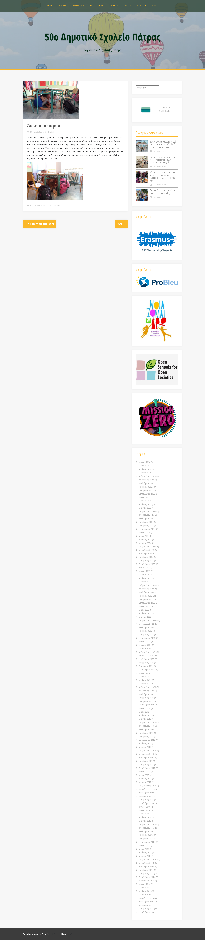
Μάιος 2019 (144, 711)
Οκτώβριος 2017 (146, 764)
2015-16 (32, 205)
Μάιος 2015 (144, 849)
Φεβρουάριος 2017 (147, 785)
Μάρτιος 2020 (145, 683)
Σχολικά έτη (126, 5)
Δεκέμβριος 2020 (146, 659)
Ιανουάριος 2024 (146, 550)
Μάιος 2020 (144, 676)
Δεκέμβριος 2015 (146, 831)
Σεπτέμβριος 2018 (147, 740)
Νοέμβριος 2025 (146, 486)
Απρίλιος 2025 (145, 504)
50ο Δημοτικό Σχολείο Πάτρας (102, 36)
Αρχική (50, 5)
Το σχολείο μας (79, 5)
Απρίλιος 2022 (145, 613)
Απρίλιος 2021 (145, 645)
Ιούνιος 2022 (144, 606)
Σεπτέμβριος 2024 (147, 529)
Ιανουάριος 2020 (146, 690)
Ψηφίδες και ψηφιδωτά (41, 224)
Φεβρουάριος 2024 (147, 546)
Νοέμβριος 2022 (146, 595)
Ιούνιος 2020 (144, 673)
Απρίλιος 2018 (145, 743)
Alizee (63, 934)
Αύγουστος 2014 (146, 880)
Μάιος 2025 (144, 500)
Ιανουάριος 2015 (146, 863)
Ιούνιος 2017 (144, 771)
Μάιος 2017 (144, 775)
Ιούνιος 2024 (144, 532)
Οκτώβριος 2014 (146, 873)
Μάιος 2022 (144, 609)
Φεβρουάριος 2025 (147, 511)
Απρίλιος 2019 (145, 715)
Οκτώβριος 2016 (146, 799)
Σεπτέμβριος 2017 (147, 768)
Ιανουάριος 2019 (146, 725)
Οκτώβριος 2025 (146, 490)
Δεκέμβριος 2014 (146, 866)
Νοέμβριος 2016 (146, 796)
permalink (55, 205)
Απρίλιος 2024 (145, 539)
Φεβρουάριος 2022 (147, 620)
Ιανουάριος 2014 (146, 898)
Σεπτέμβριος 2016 (147, 803)
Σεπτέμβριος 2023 (147, 564)
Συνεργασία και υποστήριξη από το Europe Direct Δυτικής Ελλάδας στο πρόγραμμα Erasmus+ (163, 144)
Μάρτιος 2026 (145, 472)
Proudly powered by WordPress (37, 934)
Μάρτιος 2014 (145, 894)
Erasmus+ (113, 5)
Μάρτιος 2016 (145, 821)
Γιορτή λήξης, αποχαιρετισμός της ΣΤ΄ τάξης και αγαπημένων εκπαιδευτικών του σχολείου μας (163, 159)
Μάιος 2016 (144, 813)
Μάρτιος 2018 (145, 747)
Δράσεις (102, 5)
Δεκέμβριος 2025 (146, 483)
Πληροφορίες (151, 5)
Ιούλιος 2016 (144, 806)
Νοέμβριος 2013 (146, 905)
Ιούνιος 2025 (144, 497)
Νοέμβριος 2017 (146, 761)
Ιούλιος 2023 (144, 567)
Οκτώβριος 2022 (146, 599)
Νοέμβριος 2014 (146, 870)
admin (52, 132)
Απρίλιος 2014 (145, 891)
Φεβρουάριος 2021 (147, 652)
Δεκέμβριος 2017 (146, 757)
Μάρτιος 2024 (145, 543)
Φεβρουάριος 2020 (147, 687)
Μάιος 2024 (144, 536)
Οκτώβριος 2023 (146, 560)
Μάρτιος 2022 (145, 617)
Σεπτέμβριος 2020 (147, 669)
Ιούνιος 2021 (144, 641)
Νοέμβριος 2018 (146, 733)
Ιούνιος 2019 (144, 708)
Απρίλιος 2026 (145, 469)
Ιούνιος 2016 (144, 810)
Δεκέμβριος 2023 (146, 553)
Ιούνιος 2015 (144, 845)
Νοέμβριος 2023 (146, 557)
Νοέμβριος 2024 (146, 522)
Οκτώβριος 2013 (146, 908)
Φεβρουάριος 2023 (147, 585)
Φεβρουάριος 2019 (147, 722)
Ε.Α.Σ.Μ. (139, 5)
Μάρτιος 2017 (145, 782)
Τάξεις (92, 5)
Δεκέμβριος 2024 (146, 518)
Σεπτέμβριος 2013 (147, 912)
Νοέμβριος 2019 (146, 697)
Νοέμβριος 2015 (146, 834)
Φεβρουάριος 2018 (147, 750)
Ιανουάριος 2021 (146, 655)
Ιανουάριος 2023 (146, 588)
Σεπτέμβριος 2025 (147, 493)
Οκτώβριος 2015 (146, 838)
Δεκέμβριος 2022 (146, 592)
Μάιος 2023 (144, 574)
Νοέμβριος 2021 (146, 631)
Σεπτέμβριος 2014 (147, 877)
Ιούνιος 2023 (144, 571)
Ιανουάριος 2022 (146, 624)
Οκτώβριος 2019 (146, 701)
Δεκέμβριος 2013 (146, 901)
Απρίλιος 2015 (145, 852)
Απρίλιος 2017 (145, 778)
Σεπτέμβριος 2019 (147, 704)
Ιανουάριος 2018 (146, 754)
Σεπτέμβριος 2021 (147, 638)
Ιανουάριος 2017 (146, 789)
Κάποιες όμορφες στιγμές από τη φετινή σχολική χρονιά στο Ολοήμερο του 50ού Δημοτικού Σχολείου (163, 176)
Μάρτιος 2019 (145, 718)
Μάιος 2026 (144, 465)
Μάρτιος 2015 (145, 856)
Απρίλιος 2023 (145, 578)
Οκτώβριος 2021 (146, 634)
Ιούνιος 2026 (144, 462)
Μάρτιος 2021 (145, 648)
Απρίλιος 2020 (145, 680)
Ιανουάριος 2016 (146, 827)
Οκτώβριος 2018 (146, 736)
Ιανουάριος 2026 (146, 479)
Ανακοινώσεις (63, 5)
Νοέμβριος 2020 (146, 662)
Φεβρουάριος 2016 (147, 824)
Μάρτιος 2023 (145, 581)
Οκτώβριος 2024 (146, 525)
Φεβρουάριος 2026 (147, 476)
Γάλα (120, 224)
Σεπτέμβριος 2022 (147, 602)
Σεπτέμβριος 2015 (147, 842)
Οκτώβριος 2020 (146, 666)
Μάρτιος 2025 (145, 508)
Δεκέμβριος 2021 (146, 627)
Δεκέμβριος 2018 (146, 729)
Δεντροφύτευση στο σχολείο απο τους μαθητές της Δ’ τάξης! (163, 192)
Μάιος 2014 (144, 887)
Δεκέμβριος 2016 (146, 792)
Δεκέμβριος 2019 (146, 694)
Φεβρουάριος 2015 (147, 859)
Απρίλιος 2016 (145, 817)
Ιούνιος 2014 (144, 884)
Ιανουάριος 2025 (146, 514)
